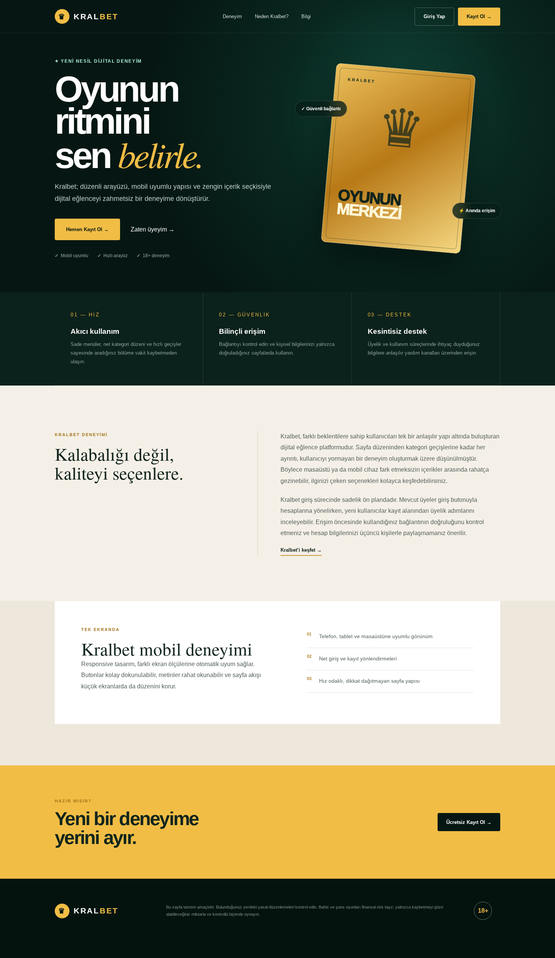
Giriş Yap (434, 16)
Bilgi (306, 16)
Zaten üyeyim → (152, 229)
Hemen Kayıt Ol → (87, 229)
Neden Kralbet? (271, 16)
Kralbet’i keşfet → (301, 550)
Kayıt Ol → (479, 16)
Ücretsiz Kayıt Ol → (469, 822)
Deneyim (232, 16)
